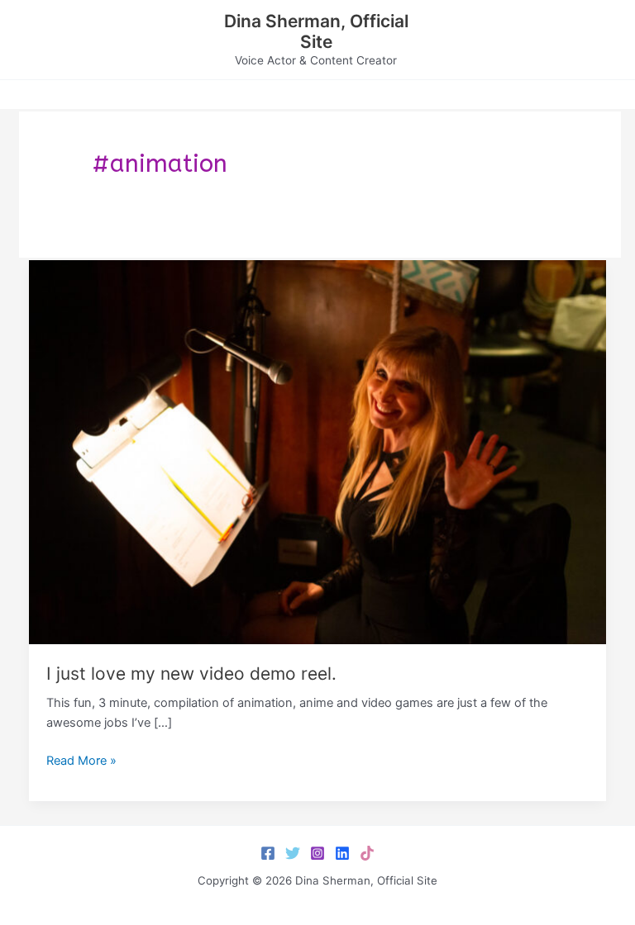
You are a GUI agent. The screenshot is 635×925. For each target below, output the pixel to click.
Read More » (81, 761)
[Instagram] (317, 853)
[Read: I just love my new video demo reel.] (318, 451)
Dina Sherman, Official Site (316, 31)
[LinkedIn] (342, 853)
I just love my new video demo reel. (191, 673)
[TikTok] (367, 853)
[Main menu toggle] (601, 39)
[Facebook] (267, 853)
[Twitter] (292, 853)
